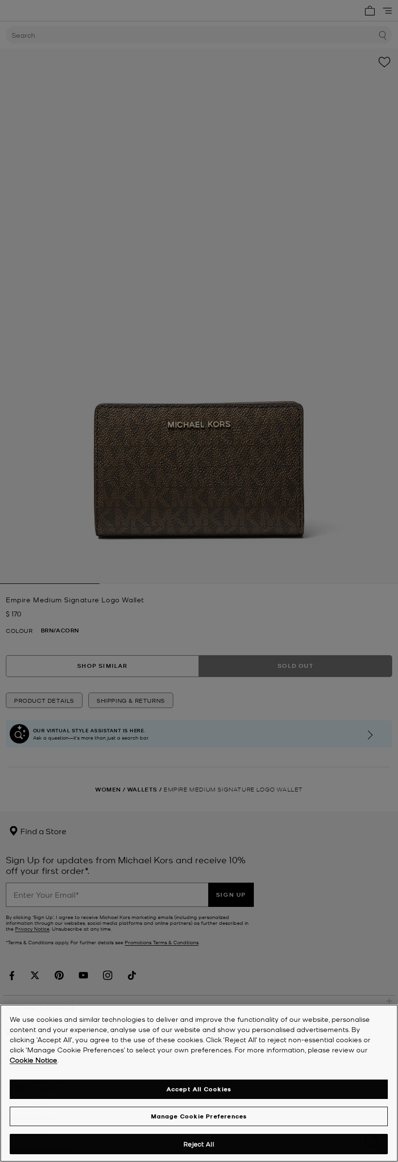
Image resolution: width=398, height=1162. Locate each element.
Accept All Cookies (199, 1089)
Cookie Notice (33, 1059)
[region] (199, 1083)
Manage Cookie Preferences (199, 1116)
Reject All (198, 1144)
